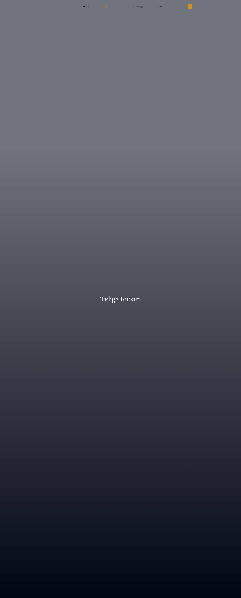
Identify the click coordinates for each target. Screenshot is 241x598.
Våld (104, 7)
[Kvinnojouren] (120, 6)
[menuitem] (85, 7)
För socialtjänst (139, 7)
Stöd (85, 7)
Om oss (158, 7)
